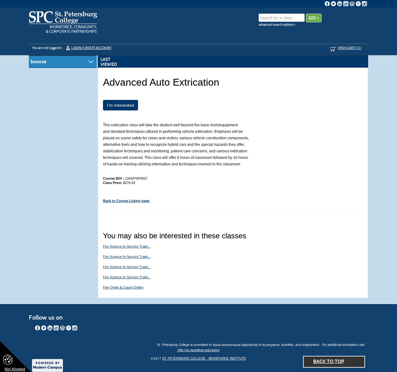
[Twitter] (333, 3)
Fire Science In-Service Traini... (126, 246)
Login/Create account (91, 48)
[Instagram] (364, 3)
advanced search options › (277, 25)
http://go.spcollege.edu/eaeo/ (198, 350)
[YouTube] (345, 3)
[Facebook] (327, 3)
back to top (328, 361)
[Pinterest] (358, 3)
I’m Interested (120, 105)
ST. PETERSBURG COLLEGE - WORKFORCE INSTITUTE (204, 358)
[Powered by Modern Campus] (47, 365)
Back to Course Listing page (126, 201)
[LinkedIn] (339, 3)
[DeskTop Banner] (63, 22)
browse (38, 62)
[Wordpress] (352, 3)
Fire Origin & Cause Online (123, 287)
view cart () (349, 48)
